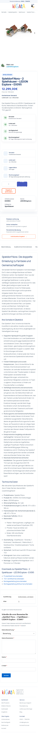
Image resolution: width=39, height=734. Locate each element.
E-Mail (4, 666)
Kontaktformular (24, 725)
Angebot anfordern (8, 191)
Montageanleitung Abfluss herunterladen (18, 584)
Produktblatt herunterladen (13, 576)
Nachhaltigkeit (5, 722)
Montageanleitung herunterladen (15, 581)
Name (4, 657)
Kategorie (8, 204)
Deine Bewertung (8, 630)
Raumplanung (24, 706)
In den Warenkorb (22, 184)
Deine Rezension (8, 638)
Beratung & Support (25, 703)
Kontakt (3, 728)
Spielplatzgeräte (12, 12)
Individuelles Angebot (19, 236)
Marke (22, 199)
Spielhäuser (22, 12)
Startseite (3, 12)
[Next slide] (35, 33)
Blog (21, 712)
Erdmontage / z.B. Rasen (25, 597)
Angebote (4, 712)
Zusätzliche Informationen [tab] (23, 247)
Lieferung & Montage (26, 709)
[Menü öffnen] (4, 6)
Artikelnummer (9, 199)
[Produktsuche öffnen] (28, 6)
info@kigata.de (24, 722)
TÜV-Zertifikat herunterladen (14, 579)
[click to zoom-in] (19, 33)
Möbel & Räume (6, 706)
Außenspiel (4, 709)
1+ (19, 601)
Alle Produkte (5, 703)
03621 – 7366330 (25, 1)
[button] (32, 6)
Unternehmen (5, 719)
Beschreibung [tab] (6, 247)
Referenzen (4, 725)
